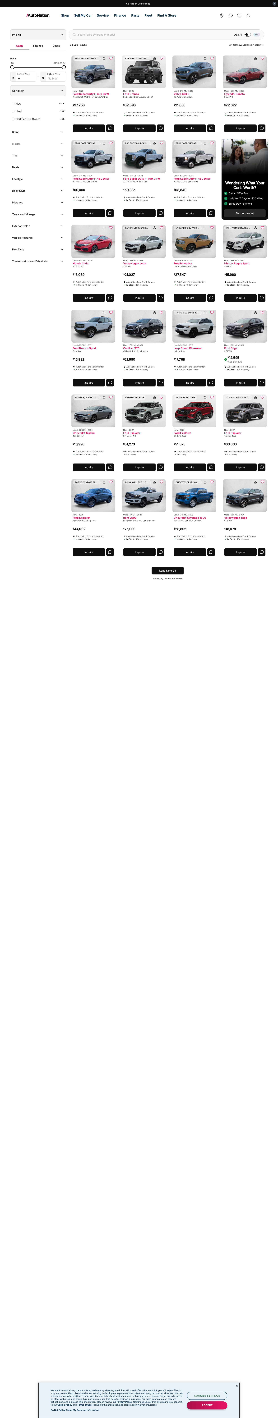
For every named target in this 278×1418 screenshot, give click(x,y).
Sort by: (247, 44)
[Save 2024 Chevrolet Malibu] (111, 397)
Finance (38, 45)
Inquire (88, 128)
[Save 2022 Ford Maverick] (212, 228)
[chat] (230, 14)
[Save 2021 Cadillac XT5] (161, 313)
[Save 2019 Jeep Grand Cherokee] (212, 313)
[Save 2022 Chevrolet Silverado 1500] (212, 482)
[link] (42, 15)
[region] (139, 1400)
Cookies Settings (207, 1395)
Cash (19, 45)
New (40, 103)
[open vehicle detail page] (93, 71)
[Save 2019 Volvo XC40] (212, 58)
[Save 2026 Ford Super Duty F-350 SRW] (111, 58)
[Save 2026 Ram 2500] (161, 482)
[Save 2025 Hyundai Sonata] (262, 58)
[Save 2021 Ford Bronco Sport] (111, 313)
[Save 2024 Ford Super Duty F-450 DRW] (111, 143)
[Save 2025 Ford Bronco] (161, 58)
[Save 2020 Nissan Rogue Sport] (262, 228)
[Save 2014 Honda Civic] (111, 228)
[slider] (12, 67)
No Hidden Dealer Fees (138, 3)
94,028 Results (78, 44)
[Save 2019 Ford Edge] (262, 313)
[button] (65, 15)
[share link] (104, 58)
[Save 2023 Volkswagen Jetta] (161, 228)
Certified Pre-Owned (40, 119)
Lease (56, 45)
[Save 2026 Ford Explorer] (111, 482)
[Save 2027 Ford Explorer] (161, 397)
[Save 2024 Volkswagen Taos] (262, 482)
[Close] (237, 1386)
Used (40, 111)
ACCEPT (207, 1405)
